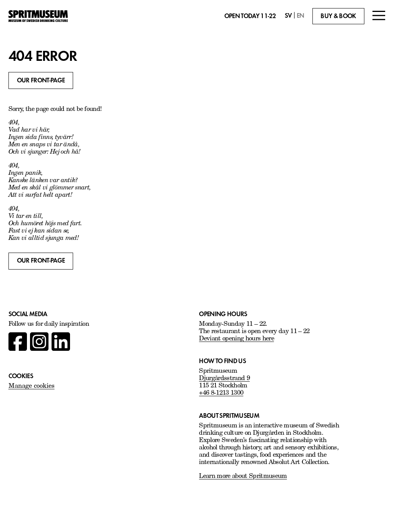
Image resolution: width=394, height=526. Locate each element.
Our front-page (41, 80)
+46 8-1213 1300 (221, 393)
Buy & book (338, 16)
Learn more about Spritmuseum (243, 476)
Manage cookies (31, 386)
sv (288, 15)
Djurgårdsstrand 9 (224, 378)
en (300, 15)
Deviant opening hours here (236, 339)
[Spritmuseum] (38, 16)
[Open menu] (379, 16)
